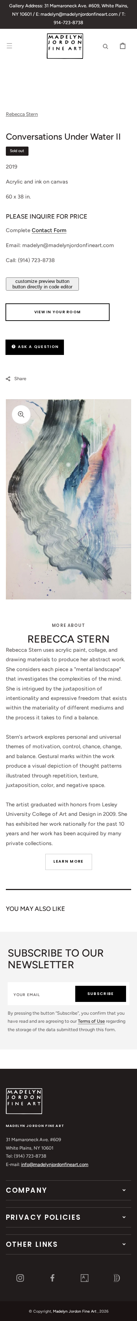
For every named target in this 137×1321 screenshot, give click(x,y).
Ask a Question (37, 346)
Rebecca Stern (22, 114)
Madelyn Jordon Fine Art (74, 1311)
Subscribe (100, 993)
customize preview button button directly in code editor (42, 284)
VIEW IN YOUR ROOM (57, 312)
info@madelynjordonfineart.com (54, 1164)
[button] (9, 46)
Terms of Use (91, 1021)
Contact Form (49, 230)
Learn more (68, 861)
